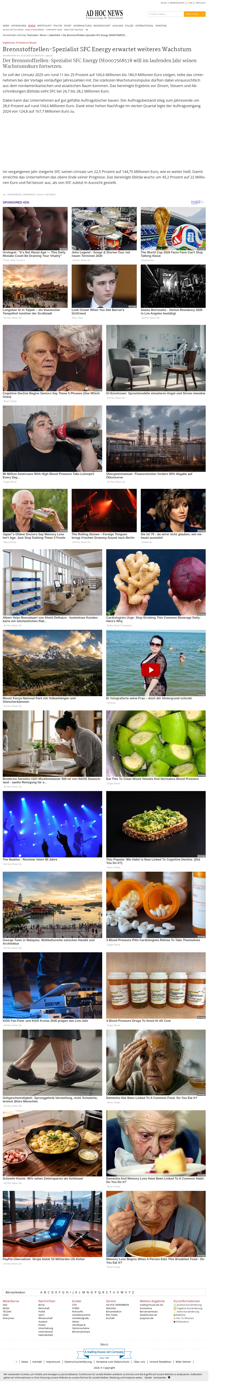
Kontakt (110, 1318)
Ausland (42, 1321)
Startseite (32, 35)
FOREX (76, 1308)
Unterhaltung (45, 1328)
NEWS (6, 25)
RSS (191, 3)
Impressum (53, 1361)
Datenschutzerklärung (78, 1361)
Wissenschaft (45, 1318)
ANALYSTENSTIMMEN (34, 30)
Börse (43, 35)
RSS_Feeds (112, 1314)
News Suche (192, 14)
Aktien (75, 1321)
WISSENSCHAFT (102, 25)
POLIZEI (129, 25)
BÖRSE (31, 25)
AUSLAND (117, 25)
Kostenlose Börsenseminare (149, 1310)
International (45, 1331)
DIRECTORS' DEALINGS (73, 30)
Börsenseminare (81, 1331)
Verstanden (160, 1377)
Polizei (41, 1325)
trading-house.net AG (151, 1304)
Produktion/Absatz (26, 42)
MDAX (6, 1308)
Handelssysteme (81, 1314)
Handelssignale (80, 1318)
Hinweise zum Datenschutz (112, 1361)
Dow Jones (8, 1318)
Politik (41, 1311)
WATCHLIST (201, 3)
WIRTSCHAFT (44, 25)
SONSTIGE (161, 25)
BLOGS (164, 3)
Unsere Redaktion (160, 1361)
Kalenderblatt (45, 1335)
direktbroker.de (148, 1314)
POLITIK (57, 25)
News (24, 1361)
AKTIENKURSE (18, 25)
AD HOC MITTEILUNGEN (13, 30)
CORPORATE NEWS (54, 30)
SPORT (67, 25)
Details (148, 1377)
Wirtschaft (44, 1308)
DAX (5, 1304)
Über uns (139, 1361)
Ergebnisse (8, 42)
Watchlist (111, 1308)
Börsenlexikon (15, 1292)
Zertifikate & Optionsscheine (80, 1326)
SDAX (6, 1314)
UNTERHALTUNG (82, 25)
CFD (74, 1304)
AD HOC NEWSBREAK (117, 1304)
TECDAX (7, 1311)
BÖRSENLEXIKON (177, 3)
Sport (41, 1314)
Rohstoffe (77, 1311)
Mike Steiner (183, 1361)
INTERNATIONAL (144, 25)
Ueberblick (54, 35)
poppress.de (146, 1318)
